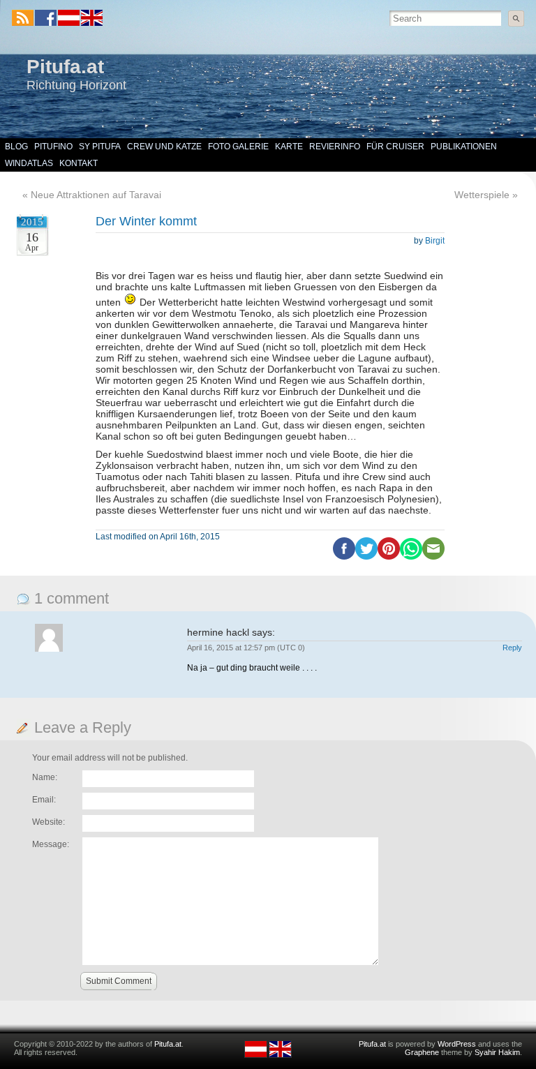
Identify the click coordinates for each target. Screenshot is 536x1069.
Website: (48, 822)
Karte (289, 146)
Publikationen (464, 146)
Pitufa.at (65, 66)
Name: (44, 777)
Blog (16, 146)
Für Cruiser (395, 146)
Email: (44, 800)
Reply (512, 647)
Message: (50, 844)
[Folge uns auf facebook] (46, 18)
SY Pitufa (100, 146)
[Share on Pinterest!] (389, 557)
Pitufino (53, 146)
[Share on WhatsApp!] (411, 557)
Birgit (435, 241)
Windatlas (29, 163)
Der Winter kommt (146, 221)
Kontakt (78, 163)
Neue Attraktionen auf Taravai (96, 194)
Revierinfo (334, 146)
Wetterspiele (481, 194)
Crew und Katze (164, 146)
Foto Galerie (238, 146)
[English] (91, 23)
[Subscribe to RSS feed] (23, 18)
